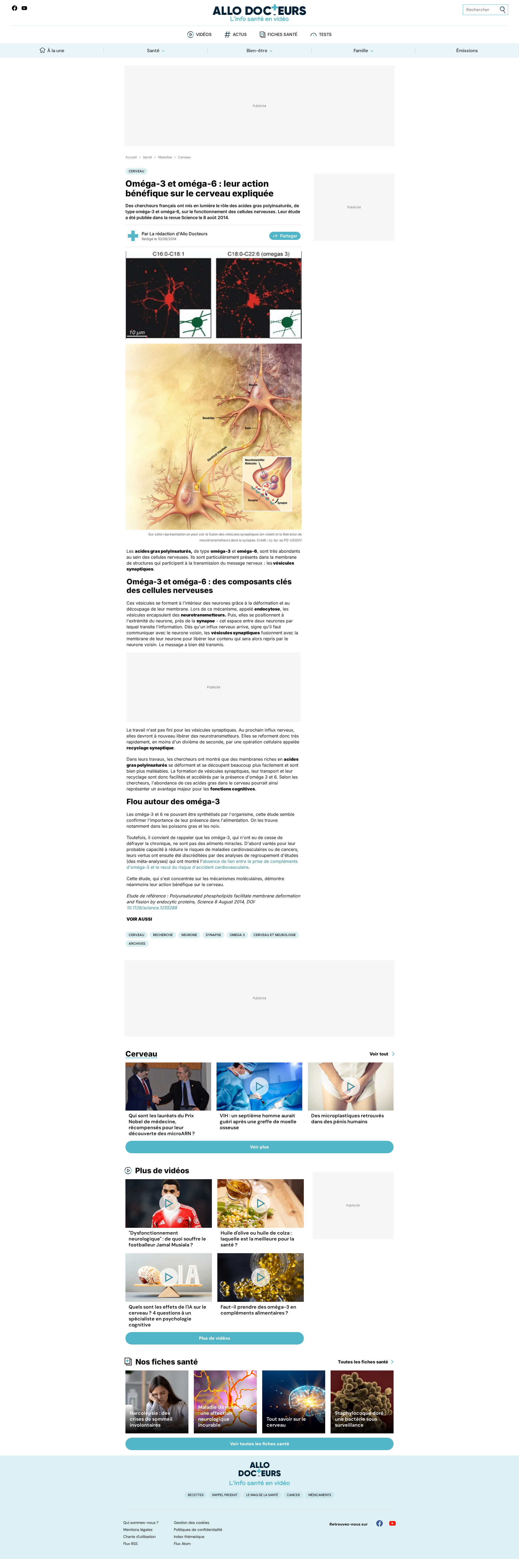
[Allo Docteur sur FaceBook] (14, 8)
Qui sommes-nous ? (140, 1522)
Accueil (131, 157)
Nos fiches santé (166, 1361)
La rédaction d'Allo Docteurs (178, 233)
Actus (240, 34)
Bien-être (257, 50)
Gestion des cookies (191, 1522)
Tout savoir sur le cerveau (286, 1422)
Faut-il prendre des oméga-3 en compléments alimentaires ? (258, 1310)
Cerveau (184, 157)
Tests (325, 34)
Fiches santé (282, 34)
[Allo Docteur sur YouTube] (392, 1523)
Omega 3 (237, 935)
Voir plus (259, 1147)
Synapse (213, 935)
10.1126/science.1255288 (152, 907)
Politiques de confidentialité (198, 1529)
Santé (153, 50)
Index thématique (189, 1536)
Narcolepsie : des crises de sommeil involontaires (151, 1419)
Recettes (196, 1495)
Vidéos (204, 34)
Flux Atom (182, 1543)
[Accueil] (259, 1473)
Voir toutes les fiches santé (259, 1444)
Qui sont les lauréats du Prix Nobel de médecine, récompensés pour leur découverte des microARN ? (162, 1124)
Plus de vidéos (162, 1170)
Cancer (293, 1495)
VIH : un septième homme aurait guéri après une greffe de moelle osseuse (258, 1121)
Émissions (467, 50)
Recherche (163, 935)
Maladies (165, 157)
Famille (361, 50)
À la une (55, 50)
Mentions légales (137, 1529)
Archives (137, 943)
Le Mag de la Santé (262, 1495)
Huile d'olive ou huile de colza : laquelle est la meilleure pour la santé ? (257, 1239)
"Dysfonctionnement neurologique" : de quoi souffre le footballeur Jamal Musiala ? (167, 1239)
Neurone (189, 935)
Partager (288, 236)
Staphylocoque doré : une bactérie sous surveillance (360, 1419)
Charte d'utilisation (139, 1536)
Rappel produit (225, 1495)
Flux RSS (130, 1543)
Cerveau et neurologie (275, 935)
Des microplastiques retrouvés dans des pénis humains (347, 1118)
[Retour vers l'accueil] (259, 12)
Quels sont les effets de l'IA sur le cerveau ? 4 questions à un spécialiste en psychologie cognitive (167, 1316)
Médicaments (319, 1495)
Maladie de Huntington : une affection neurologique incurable (225, 1416)
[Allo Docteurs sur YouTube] (24, 8)
